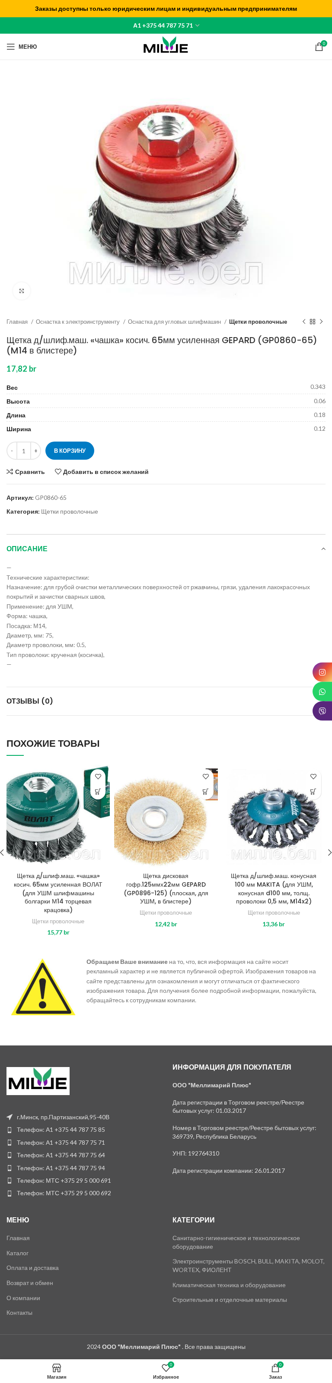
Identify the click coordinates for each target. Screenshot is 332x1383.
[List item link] (83, 1129)
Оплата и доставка (32, 1267)
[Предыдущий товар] (304, 321)
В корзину (70, 450)
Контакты (19, 1312)
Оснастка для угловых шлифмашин (175, 321)
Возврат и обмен (29, 1282)
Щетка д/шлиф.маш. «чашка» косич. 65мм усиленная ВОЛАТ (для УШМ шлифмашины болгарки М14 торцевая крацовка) (58, 892)
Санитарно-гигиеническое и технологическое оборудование (236, 1242)
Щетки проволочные (258, 321)
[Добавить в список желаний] (97, 776)
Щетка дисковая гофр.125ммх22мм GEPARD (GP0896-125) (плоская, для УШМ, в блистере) (166, 888)
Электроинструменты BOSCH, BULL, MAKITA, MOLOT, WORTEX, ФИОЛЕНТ (248, 1265)
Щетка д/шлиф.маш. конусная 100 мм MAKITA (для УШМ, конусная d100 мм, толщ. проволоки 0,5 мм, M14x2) (273, 888)
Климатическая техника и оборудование (229, 1284)
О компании (23, 1297)
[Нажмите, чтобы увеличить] (21, 291)
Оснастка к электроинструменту (78, 321)
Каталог (17, 1253)
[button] (97, 791)
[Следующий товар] (321, 321)
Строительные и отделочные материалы (229, 1299)
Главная (17, 321)
